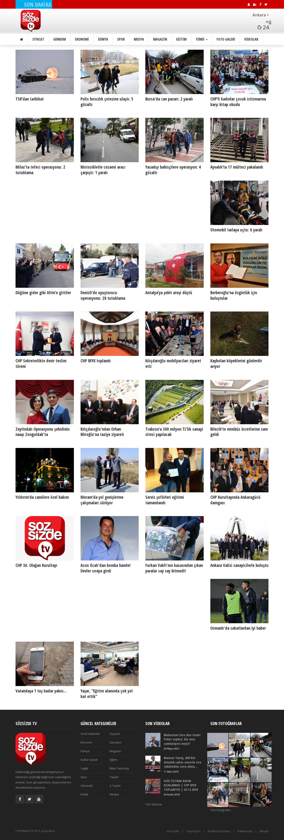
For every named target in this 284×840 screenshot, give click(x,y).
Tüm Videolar (153, 804)
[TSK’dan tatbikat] (45, 72)
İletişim (264, 831)
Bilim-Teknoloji (119, 768)
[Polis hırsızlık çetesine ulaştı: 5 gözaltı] (110, 72)
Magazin (160, 39)
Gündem (59, 39)
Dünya (103, 39)
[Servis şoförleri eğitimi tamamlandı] (174, 470)
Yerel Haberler (90, 734)
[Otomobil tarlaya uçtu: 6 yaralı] (239, 203)
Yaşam (114, 777)
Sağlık (85, 768)
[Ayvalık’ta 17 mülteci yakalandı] (239, 140)
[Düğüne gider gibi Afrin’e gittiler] (45, 265)
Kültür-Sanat (89, 760)
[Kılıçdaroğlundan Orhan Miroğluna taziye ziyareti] (110, 402)
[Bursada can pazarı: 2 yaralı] (174, 72)
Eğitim (181, 39)
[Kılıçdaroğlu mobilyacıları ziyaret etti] (174, 334)
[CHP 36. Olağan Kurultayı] (45, 538)
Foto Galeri (226, 39)
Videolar (251, 39)
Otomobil (87, 786)
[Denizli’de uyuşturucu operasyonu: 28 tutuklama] (110, 265)
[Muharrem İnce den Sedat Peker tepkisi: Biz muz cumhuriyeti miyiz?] (152, 740)
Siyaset (38, 39)
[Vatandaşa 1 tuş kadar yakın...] (45, 664)
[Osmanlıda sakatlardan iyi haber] (239, 601)
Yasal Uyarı (193, 831)
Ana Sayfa (173, 831)
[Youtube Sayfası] (39, 799)
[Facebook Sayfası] (20, 799)
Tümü (200, 39)
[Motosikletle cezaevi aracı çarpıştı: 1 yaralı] (110, 140)
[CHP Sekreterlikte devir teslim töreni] (45, 334)
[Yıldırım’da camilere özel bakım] (45, 470)
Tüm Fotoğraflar (220, 810)
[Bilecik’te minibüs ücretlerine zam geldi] (239, 402)
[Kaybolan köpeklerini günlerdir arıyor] (239, 334)
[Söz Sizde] (36, 21)
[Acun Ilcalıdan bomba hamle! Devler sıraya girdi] (110, 538)
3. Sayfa (115, 786)
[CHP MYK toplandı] (110, 334)
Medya (139, 39)
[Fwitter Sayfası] (29, 799)
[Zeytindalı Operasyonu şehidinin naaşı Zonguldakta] (45, 402)
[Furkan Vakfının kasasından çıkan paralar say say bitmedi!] (174, 538)
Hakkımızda (245, 831)
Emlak (85, 794)
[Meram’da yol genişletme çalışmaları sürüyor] (110, 470)
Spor (121, 39)
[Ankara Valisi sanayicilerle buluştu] (239, 538)
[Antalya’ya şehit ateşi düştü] (174, 265)
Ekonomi (82, 39)
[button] (253, 15)
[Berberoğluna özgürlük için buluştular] (239, 265)
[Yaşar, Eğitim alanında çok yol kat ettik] (110, 664)
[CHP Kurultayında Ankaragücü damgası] (239, 470)
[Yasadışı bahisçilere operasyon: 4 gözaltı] (174, 140)
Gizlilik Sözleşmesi (219, 831)
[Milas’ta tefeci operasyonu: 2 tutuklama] (45, 140)
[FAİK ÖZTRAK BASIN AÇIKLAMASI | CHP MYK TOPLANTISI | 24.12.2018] (152, 786)
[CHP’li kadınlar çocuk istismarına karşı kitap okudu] (239, 72)
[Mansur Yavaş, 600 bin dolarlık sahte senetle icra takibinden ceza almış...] (152, 763)
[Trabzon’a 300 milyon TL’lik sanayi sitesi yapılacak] (174, 402)
